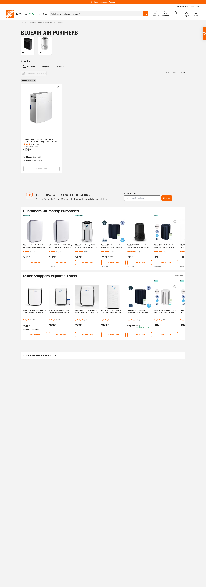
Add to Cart (35, 262)
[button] (175, 72)
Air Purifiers (59, 22)
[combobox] (96, 13)
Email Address (130, 193)
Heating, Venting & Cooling (40, 22)
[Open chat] (204, 33)
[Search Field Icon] (145, 13)
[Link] (41, 128)
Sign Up (166, 198)
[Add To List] (58, 87)
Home (23, 22)
